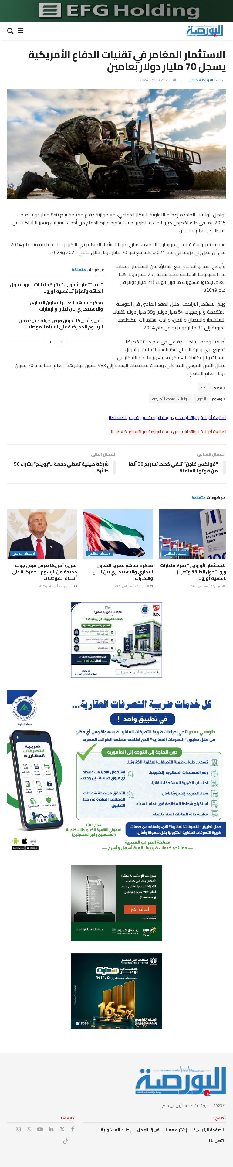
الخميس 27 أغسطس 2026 (207, 586)
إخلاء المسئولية (116, 1129)
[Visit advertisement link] (116, 11)
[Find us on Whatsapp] (29, 1129)
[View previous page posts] (61, 342)
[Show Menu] (20, 31)
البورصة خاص (200, 79)
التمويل (201, 398)
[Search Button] (10, 31)
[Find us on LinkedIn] (51, 1129)
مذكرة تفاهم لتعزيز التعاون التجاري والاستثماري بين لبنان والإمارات (66, 305)
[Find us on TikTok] (65, 1141)
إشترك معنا (176, 1129)
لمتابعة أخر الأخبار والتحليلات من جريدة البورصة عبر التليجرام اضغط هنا (168, 432)
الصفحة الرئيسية (208, 1129)
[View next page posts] (50, 342)
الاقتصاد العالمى (175, 553)
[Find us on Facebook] (72, 1129)
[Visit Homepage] (204, 31)
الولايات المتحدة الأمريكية (170, 398)
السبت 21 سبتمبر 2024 (158, 79)
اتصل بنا (216, 1140)
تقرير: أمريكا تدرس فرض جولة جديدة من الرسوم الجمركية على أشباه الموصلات (61, 323)
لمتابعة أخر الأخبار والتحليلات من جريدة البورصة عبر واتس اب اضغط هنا (167, 417)
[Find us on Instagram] (18, 1129)
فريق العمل (148, 1129)
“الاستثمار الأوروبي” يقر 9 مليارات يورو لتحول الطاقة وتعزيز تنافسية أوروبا (56, 287)
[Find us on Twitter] (62, 1129)
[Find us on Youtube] (40, 1129)
